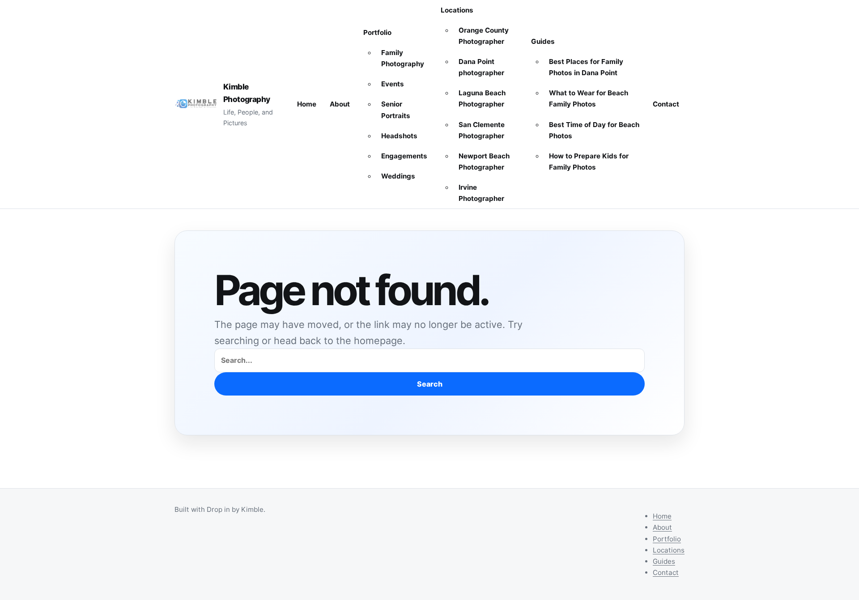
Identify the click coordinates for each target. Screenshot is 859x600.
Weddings (398, 176)
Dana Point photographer (481, 67)
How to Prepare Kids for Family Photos (589, 161)
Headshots (399, 136)
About (340, 104)
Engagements (404, 156)
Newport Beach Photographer (484, 161)
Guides (543, 41)
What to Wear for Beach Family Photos (588, 98)
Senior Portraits (395, 109)
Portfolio (377, 32)
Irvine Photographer (481, 193)
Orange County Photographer (484, 36)
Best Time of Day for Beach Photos (594, 130)
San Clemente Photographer (482, 130)
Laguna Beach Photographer (482, 98)
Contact (666, 104)
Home (306, 104)
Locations (457, 10)
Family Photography (402, 58)
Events (392, 84)
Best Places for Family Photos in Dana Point (586, 67)
